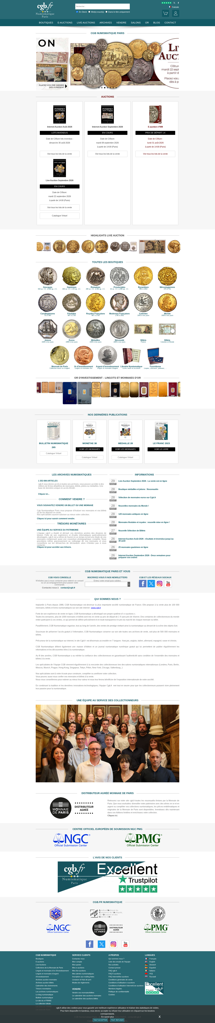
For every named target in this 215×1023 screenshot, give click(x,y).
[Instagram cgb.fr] (159, 583)
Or (147, 22)
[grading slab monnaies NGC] (71, 840)
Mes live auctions (79, 971)
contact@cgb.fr (68, 588)
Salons (136, 22)
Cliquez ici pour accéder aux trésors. (54, 547)
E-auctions (65, 22)
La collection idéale (43, 1004)
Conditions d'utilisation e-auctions (121, 983)
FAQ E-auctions (114, 974)
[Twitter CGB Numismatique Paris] (101, 944)
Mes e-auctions (78, 968)
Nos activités (113, 965)
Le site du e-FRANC (44, 1001)
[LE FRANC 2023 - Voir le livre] (161, 431)
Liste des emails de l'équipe (119, 962)
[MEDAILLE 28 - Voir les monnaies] (125, 431)
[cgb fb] (177, 3)
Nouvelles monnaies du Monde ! (133, 506)
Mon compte (77, 962)
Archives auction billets (45, 983)
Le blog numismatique (44, 995)
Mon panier (76, 965)
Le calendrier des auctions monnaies (86, 996)
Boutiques (46, 22)
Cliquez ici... (43, 494)
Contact (170, 22)
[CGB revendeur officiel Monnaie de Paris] (107, 928)
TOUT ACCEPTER (100, 1020)
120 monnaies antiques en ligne (133, 514)
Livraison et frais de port (81, 980)
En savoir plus (107, 1017)
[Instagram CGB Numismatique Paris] (113, 944)
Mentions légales (115, 989)
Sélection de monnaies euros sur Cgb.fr (137, 497)
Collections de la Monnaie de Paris (49, 968)
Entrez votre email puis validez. (107, 581)
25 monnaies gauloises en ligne (133, 547)
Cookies (111, 995)
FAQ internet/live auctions (118, 977)
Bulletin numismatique (44, 998)
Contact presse (114, 968)
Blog (156, 22)
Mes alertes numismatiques (83, 974)
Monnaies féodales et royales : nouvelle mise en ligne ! (144, 522)
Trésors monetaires (43, 989)
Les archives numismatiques (47, 992)
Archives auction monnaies (46, 980)
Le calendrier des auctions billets (85, 999)
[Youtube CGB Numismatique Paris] (125, 944)
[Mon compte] (175, 16)
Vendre (121, 22)
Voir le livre (161, 449)
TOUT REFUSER (117, 1020)
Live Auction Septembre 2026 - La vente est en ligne (142, 481)
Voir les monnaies (89, 449)
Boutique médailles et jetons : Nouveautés (138, 489)
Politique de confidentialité (118, 992)
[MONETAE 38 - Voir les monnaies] (90, 431)
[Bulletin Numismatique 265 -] (54, 431)
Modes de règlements (80, 983)
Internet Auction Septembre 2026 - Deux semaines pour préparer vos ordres (144, 556)
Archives (106, 22)
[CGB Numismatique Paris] (45, 18)
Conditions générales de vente (120, 980)
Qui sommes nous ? (116, 959)
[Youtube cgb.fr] (168, 583)
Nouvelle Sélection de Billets (131, 531)
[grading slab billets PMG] (143, 840)
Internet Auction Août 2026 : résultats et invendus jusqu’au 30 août (146, 540)
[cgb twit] (174, 3)
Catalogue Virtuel (53, 453)
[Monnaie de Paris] (71, 818)
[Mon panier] (165, 16)
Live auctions (86, 22)
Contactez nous (78, 959)
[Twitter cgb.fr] (151, 583)
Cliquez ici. (113, 815)
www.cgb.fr (96, 608)
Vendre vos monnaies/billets (83, 993)
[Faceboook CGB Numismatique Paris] (89, 944)
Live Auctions (41, 965)
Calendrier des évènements (46, 986)
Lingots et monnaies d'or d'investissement (52, 971)
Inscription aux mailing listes (83, 977)
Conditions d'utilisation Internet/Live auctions (125, 986)
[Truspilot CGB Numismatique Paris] (166, 3)
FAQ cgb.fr (112, 971)
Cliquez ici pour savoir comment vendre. (56, 518)
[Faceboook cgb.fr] (142, 583)
